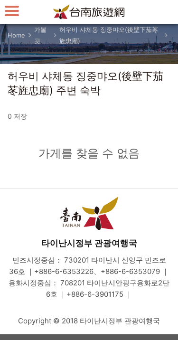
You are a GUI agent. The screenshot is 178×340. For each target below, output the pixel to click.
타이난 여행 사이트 (89, 11)
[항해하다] (12, 10)
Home (16, 35)
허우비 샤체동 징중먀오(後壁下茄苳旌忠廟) (108, 35)
